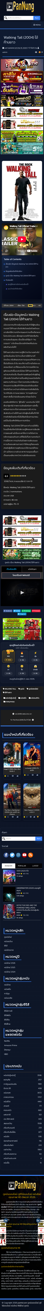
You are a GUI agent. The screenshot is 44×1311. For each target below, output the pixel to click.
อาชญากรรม (10, 702)
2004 (11, 305)
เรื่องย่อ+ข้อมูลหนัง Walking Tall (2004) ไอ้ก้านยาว (22, 265)
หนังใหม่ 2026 (9, 963)
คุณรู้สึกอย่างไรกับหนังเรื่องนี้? (18, 284)
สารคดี (6, 1106)
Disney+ (7, 1050)
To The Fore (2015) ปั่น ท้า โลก (20, 720)
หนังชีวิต (7, 1102)
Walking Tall (10, 689)
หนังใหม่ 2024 (9, 972)
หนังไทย (7, 985)
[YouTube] (24, 855)
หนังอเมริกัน (35, 698)
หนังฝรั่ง (23, 698)
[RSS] (30, 855)
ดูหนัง (22, 689)
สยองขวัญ (8, 1123)
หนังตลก (7, 1093)
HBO (6, 1054)
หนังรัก (6, 1137)
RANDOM (8, 866)
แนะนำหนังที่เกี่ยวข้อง (15, 289)
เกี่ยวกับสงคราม (10, 1154)
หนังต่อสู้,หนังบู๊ (10, 698)
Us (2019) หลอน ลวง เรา (23, 714)
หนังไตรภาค (9, 950)
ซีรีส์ (5, 946)
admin (4, 52)
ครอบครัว (7, 1110)
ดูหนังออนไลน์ (33, 689)
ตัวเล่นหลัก (9, 280)
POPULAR (22, 866)
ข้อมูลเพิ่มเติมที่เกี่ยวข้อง (14, 271)
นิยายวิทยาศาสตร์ (10, 1141)
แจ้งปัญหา (32, 569)
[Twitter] (12, 855)
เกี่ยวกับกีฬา (9, 1145)
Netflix (7, 1041)
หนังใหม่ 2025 (9, 967)
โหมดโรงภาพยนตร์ (21, 575)
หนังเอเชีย (8, 998)
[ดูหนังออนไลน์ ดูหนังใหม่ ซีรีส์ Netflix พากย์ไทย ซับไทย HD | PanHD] (20, 7)
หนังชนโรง (8, 941)
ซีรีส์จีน (7, 1020)
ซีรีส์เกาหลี (8, 1011)
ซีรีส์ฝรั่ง (7, 1015)
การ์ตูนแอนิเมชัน (10, 1084)
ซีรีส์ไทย (7, 1024)
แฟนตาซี (7, 1115)
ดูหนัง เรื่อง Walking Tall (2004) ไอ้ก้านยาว (20, 276)
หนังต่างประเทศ (10, 1158)
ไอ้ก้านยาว (8, 692)
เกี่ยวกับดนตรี (9, 1128)
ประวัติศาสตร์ (9, 1119)
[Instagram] (18, 855)
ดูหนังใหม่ (8, 937)
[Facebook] (6, 855)
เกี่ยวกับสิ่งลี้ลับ (10, 1132)
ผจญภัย (7, 1080)
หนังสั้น (6, 1163)
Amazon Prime (10, 1045)
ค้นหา (37, 18)
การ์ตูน (7, 994)
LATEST (35, 866)
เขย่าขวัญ (7, 1150)
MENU (37, 26)
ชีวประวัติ (7, 1088)
